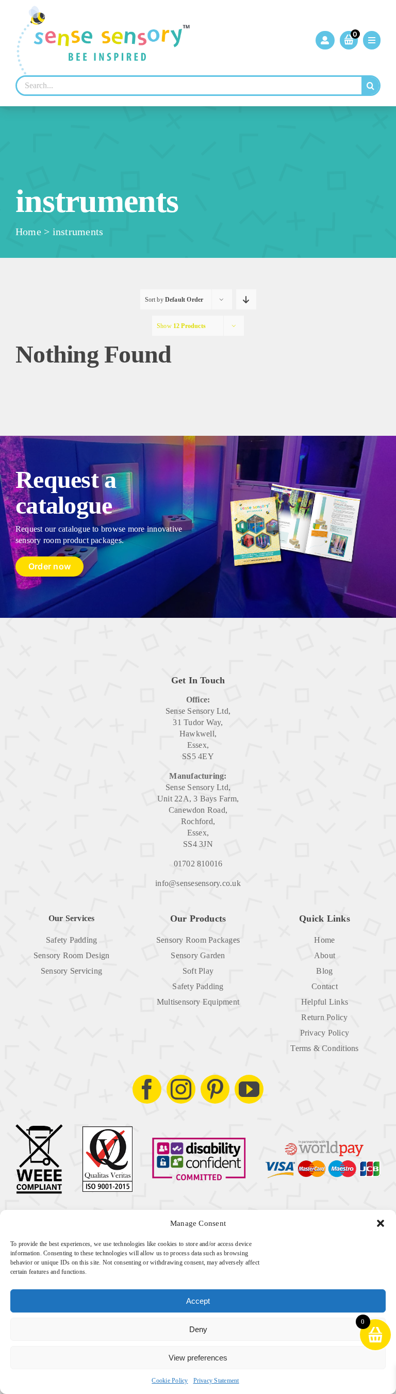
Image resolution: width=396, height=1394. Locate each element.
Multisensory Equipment (198, 1001)
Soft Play (198, 970)
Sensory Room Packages (198, 940)
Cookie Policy (170, 1380)
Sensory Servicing (71, 970)
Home (28, 231)
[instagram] (181, 1089)
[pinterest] (215, 1089)
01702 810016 (198, 863)
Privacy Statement (216, 1380)
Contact (324, 986)
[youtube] (249, 1089)
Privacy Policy (324, 1032)
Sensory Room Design (72, 955)
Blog (324, 970)
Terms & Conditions (324, 1048)
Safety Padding (71, 940)
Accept (198, 1301)
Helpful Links (324, 1001)
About (324, 955)
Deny (198, 1329)
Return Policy (324, 1017)
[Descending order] (246, 299)
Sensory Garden (198, 955)
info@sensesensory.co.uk (198, 883)
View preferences (198, 1357)
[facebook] (147, 1089)
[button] (380, 1223)
